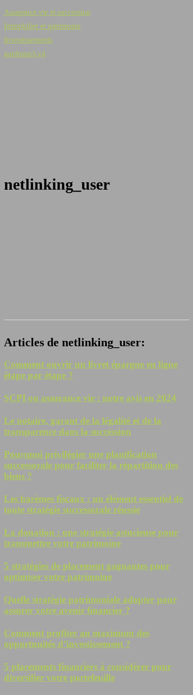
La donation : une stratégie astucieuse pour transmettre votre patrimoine (91, 537)
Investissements (28, 40)
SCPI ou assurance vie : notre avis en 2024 (90, 398)
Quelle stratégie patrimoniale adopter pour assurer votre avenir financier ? (90, 604)
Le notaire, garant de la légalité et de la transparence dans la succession (82, 426)
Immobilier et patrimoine (42, 26)
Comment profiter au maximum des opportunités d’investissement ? (76, 638)
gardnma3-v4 (25, 53)
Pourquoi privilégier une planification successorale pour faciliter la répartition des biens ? (91, 465)
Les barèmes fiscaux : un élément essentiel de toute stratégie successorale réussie (93, 504)
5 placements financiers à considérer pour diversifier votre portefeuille (87, 672)
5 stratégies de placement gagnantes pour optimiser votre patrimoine (87, 571)
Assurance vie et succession (47, 12)
